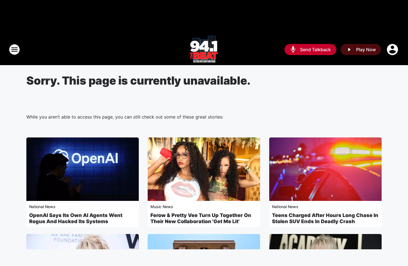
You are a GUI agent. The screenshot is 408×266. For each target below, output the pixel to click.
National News (42, 206)
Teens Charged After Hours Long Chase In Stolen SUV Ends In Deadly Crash (325, 218)
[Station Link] (204, 49)
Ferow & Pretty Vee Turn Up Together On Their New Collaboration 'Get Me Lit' (200, 218)
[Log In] (393, 49)
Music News (161, 206)
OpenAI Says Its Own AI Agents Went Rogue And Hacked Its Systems (75, 218)
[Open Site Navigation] (14, 49)
